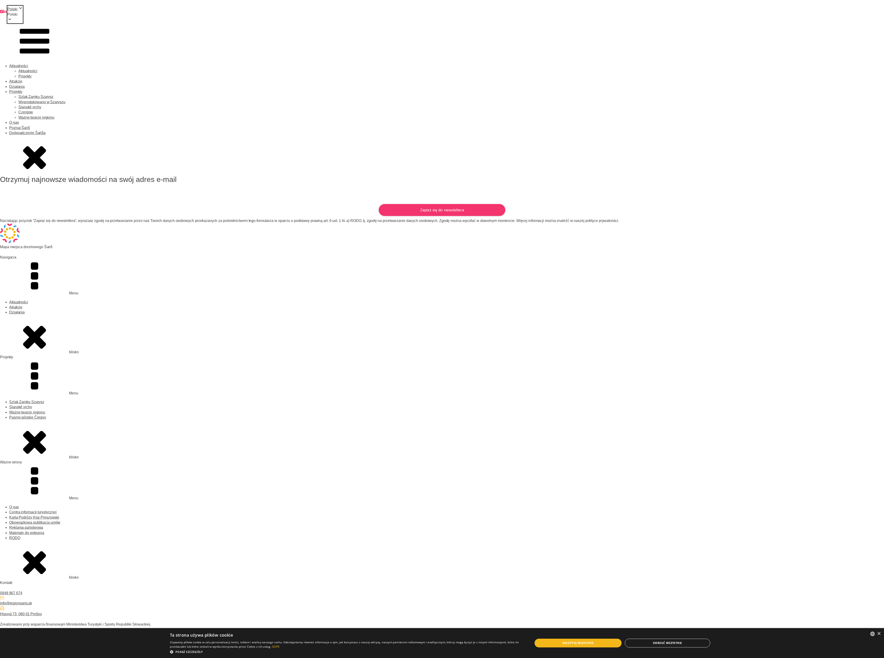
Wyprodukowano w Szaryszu (41, 102)
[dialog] (442, 643)
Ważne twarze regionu (36, 117)
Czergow (25, 112)
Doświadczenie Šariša (27, 133)
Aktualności (18, 66)
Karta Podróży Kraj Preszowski (34, 517)
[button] (15, 14)
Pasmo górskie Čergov (27, 417)
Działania (17, 87)
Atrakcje (15, 81)
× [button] (879, 633)
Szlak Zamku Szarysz (35, 97)
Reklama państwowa (26, 527)
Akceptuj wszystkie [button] (577, 643)
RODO (14, 538)
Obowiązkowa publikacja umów (34, 522)
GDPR (275, 647)
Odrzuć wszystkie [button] (667, 643)
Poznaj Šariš (19, 128)
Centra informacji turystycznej (33, 512)
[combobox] (872, 634)
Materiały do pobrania (26, 533)
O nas (14, 122)
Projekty (25, 76)
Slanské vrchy (29, 107)
